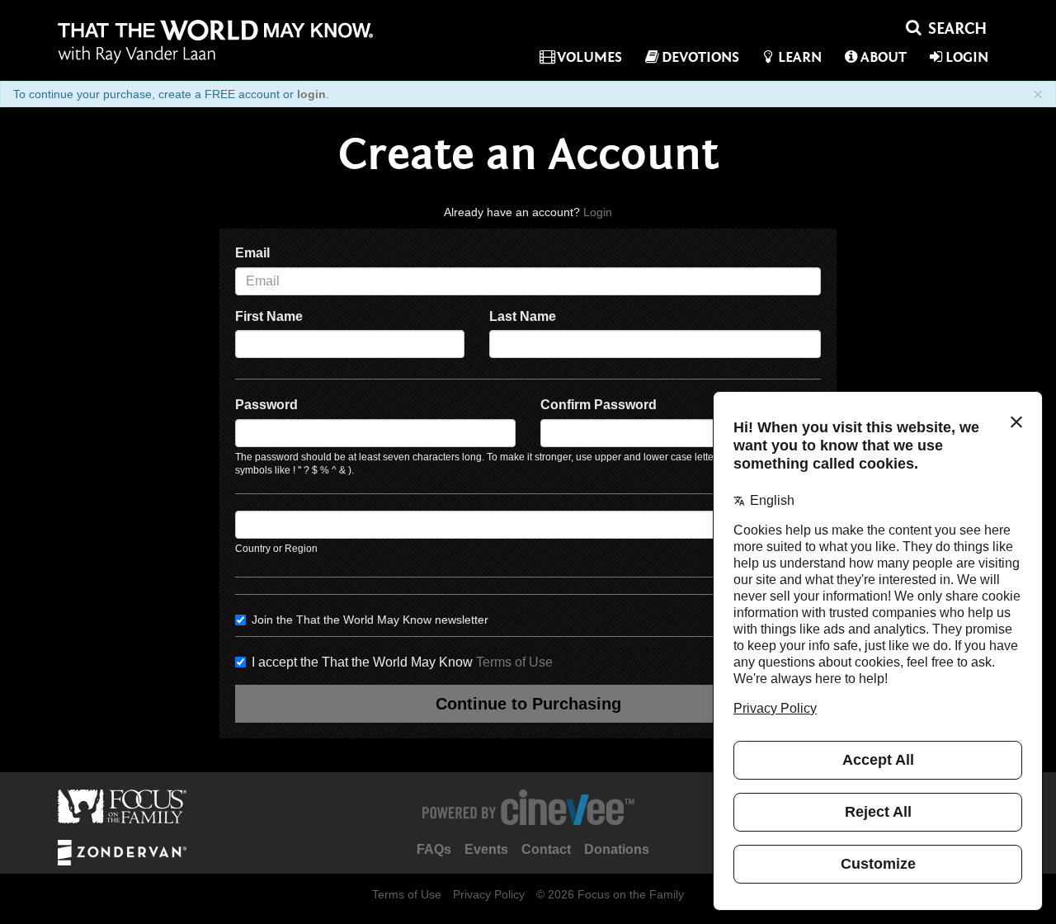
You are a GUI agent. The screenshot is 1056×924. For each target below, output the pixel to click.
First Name (269, 316)
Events (486, 849)
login (311, 94)
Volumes (589, 57)
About (883, 57)
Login (966, 57)
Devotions (700, 57)
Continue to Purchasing (528, 704)
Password (266, 405)
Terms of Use (514, 662)
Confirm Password (598, 405)
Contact (546, 849)
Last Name (522, 316)
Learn (800, 57)
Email (252, 253)
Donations (616, 849)
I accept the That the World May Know (402, 662)
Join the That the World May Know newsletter (370, 619)
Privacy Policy (489, 894)
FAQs (434, 849)
